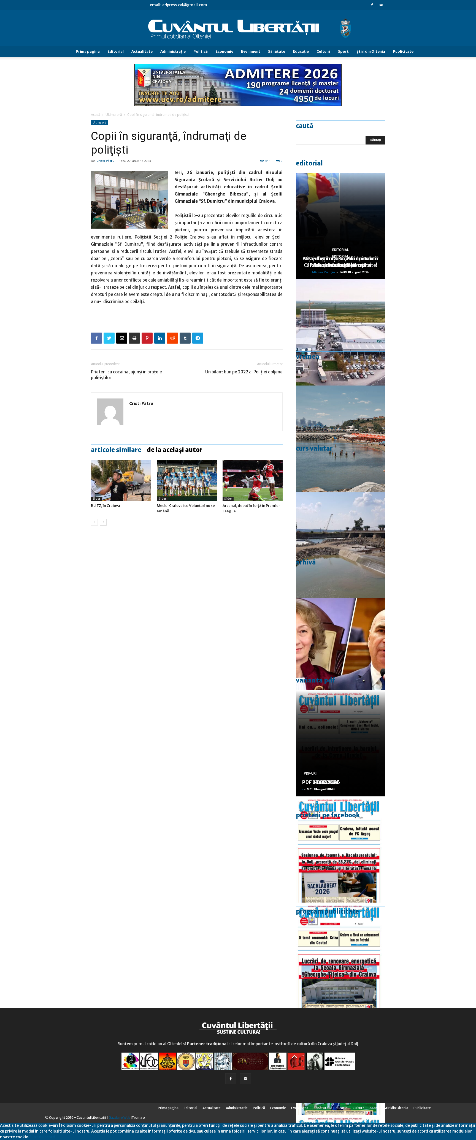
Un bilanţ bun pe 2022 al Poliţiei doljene (244, 371)
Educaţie (301, 51)
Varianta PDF (315, 680)
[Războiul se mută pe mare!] (340, 439)
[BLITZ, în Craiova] (121, 480)
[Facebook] (372, 5)
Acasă (95, 114)
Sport (343, 51)
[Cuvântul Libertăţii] (238, 28)
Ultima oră (114, 114)
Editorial (115, 51)
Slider (96, 499)
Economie (224, 51)
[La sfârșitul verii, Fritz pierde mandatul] (340, 651)
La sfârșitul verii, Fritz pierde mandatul (340, 261)
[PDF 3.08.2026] (340, 956)
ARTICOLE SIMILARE (116, 449)
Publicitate (403, 51)
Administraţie (173, 51)
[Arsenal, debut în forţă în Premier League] (253, 480)
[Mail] (381, 5)
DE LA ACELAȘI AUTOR (174, 449)
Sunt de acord (42, 1136)
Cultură (323, 51)
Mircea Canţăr (323, 272)
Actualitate (142, 51)
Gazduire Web (119, 1117)
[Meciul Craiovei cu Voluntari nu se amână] (187, 480)
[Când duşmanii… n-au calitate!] (340, 332)
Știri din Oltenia (370, 51)
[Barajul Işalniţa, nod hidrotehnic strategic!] (340, 545)
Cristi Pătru (105, 161)
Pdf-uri (310, 773)
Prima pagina (88, 51)
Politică (200, 51)
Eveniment (250, 51)
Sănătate (276, 51)
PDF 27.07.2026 (321, 782)
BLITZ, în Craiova (105, 505)
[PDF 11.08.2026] (340, 849)
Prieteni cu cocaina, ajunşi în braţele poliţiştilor (126, 374)
